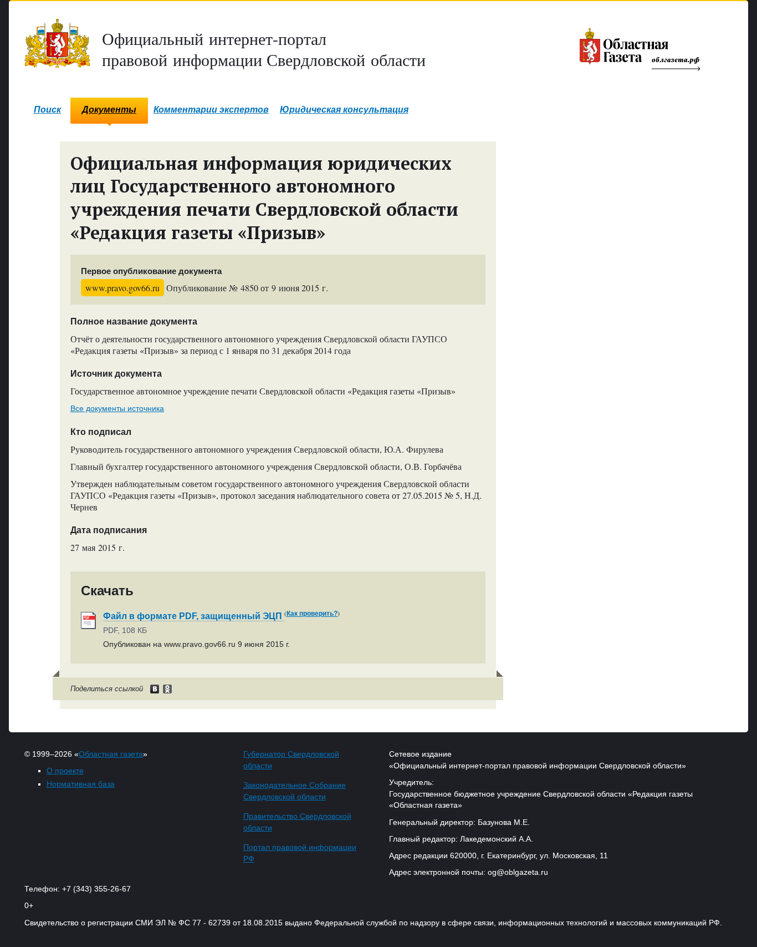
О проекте (65, 770)
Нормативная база (81, 783)
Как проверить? (312, 613)
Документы (109, 109)
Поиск (47, 109)
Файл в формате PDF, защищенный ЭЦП (193, 616)
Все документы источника (117, 408)
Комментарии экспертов (211, 109)
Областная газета (111, 754)
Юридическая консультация (344, 109)
